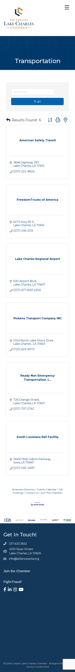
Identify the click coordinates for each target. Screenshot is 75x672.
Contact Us (32, 492)
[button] (8, 120)
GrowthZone (42, 666)
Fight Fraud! (12, 582)
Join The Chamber (51, 492)
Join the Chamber (16, 571)
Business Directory (23, 489)
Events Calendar (47, 489)
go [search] (39, 101)
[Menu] (67, 7)
